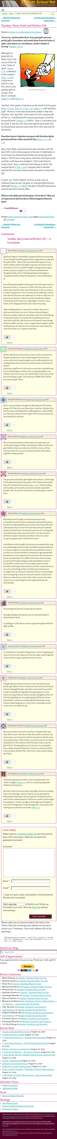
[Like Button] (21, 211)
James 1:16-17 (16, 46)
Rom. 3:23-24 (8, 108)
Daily (11, 14)
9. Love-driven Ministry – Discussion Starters (21, 1052)
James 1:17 (6, 99)
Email (6, 888)
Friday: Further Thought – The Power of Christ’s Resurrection (28, 1069)
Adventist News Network (13, 1096)
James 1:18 (22, 120)
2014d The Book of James (17, 217)
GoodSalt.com (13, 1131)
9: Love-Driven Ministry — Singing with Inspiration (24, 1037)
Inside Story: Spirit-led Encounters (17, 1066)
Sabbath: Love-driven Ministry (15, 1064)
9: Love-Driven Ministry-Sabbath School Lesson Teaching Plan (28, 1055)
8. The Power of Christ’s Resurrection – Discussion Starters (27, 1075)
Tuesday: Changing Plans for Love (32, 978)
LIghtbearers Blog (9, 1088)
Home (4, 14)
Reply (10, 343)
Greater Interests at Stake (13, 1035)
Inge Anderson (8, 1010)
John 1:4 (35, 807)
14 (37, 485)
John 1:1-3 (32, 485)
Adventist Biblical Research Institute (18, 1106)
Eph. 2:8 (18, 108)
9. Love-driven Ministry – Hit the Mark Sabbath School (25, 1043)
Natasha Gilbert (13, 646)
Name (6, 881)
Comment (8, 846)
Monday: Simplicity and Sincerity (32, 1007)
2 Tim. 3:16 (20, 167)
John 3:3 (19, 99)
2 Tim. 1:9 (27, 108)
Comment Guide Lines (27, 834)
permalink (11, 220)
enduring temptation (46, 217)
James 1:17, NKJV (19, 186)
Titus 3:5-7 (41, 139)
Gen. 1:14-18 (7, 77)
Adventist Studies (10, 1085)
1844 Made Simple (10, 1103)
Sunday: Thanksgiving (11, 1061)
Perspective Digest (10, 1109)
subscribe (36, 907)
